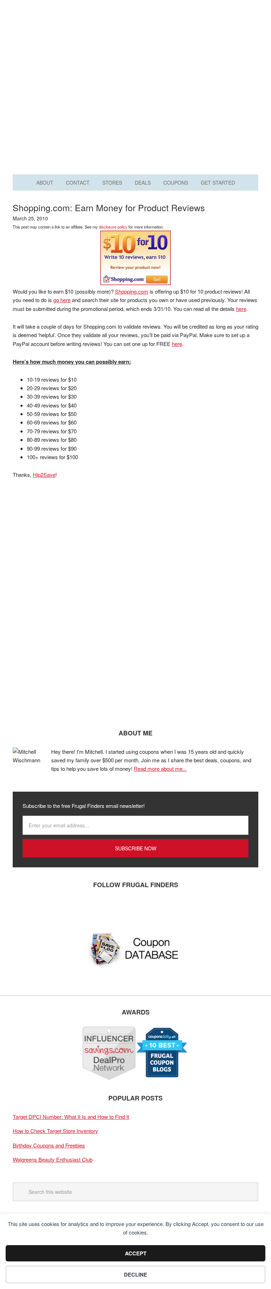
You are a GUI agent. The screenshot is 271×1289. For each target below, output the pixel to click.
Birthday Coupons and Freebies (49, 1145)
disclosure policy (113, 227)
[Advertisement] (135, 105)
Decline (135, 1274)
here (241, 308)
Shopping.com (131, 291)
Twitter (43, 908)
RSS (85, 908)
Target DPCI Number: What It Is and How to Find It (71, 1116)
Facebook (21, 908)
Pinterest (64, 908)
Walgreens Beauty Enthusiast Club (52, 1159)
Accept (135, 1253)
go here (62, 300)
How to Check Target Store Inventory (55, 1130)
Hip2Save (44, 474)
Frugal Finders (135, 40)
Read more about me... (160, 768)
